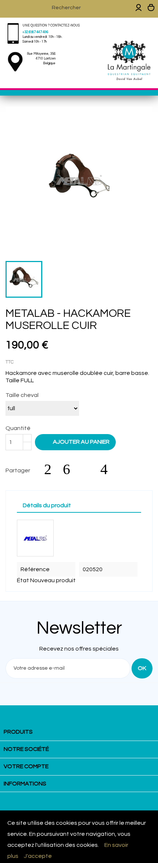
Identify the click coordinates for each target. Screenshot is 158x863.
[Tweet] (70, 469)
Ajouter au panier (76, 441)
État (23, 580)
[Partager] (51, 469)
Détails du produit (47, 505)
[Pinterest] (107, 469)
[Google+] (89, 469)
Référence (35, 569)
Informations (25, 784)
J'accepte (38, 856)
